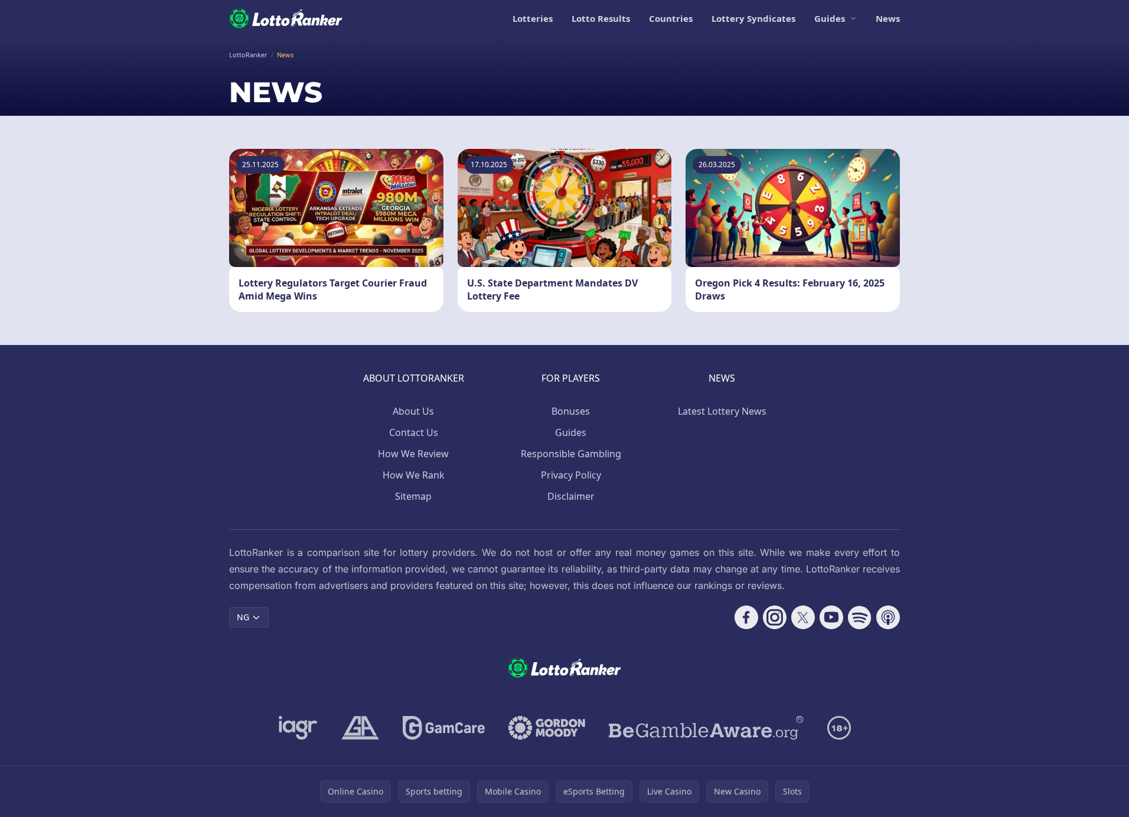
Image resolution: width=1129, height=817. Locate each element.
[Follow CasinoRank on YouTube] (831, 617)
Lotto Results (601, 18)
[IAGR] (298, 728)
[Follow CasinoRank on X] (803, 617)
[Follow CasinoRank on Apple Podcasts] (888, 617)
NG (243, 617)
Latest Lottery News (722, 411)
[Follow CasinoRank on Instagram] (775, 617)
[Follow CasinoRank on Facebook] (746, 617)
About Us (413, 411)
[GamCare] (444, 728)
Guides (829, 18)
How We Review (413, 453)
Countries (671, 18)
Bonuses (571, 411)
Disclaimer (571, 496)
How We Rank (414, 474)
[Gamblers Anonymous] (360, 728)
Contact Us (413, 432)
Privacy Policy (571, 474)
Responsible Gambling (571, 453)
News (888, 18)
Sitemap (413, 496)
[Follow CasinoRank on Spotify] (860, 617)
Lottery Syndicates (753, 18)
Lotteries (533, 18)
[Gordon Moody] (546, 728)
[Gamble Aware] (706, 728)
